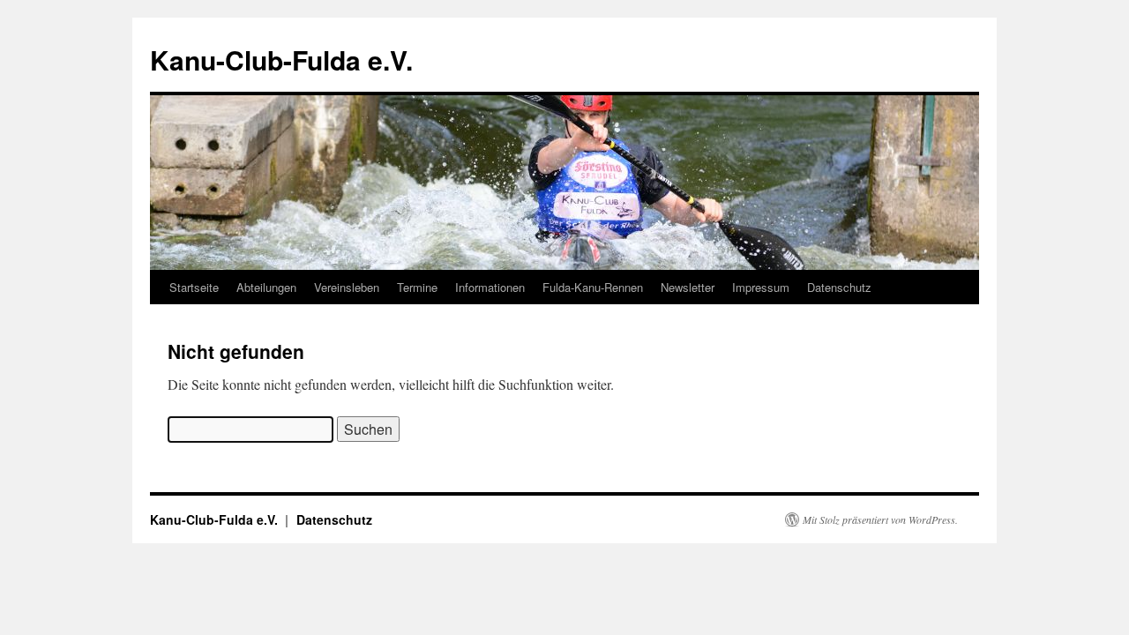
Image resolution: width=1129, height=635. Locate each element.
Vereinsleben (346, 287)
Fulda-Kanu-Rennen (592, 287)
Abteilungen (266, 287)
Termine (417, 287)
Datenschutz (839, 287)
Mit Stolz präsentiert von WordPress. (880, 519)
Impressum (760, 287)
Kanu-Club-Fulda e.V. (281, 59)
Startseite (194, 287)
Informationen (490, 287)
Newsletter (687, 287)
